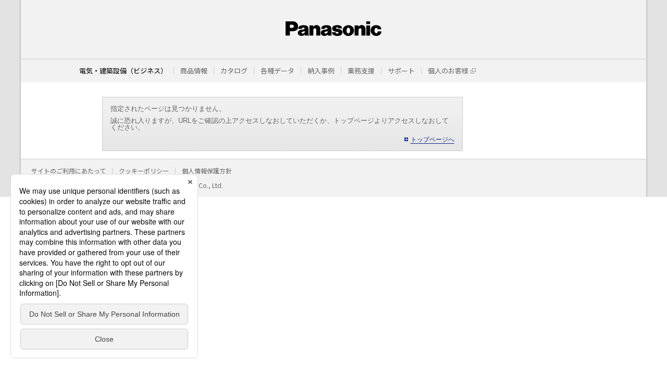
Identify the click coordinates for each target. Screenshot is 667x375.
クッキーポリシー (144, 170)
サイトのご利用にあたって (68, 170)
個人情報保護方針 (207, 170)
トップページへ (432, 139)
